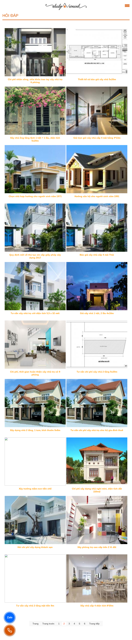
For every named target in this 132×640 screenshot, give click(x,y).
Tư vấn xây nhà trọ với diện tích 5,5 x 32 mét (35, 313)
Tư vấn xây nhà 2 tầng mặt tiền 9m (35, 605)
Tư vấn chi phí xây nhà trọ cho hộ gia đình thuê (97, 430)
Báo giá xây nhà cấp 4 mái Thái (97, 254)
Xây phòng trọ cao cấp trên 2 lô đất (96, 547)
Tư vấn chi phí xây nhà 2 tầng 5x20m (97, 371)
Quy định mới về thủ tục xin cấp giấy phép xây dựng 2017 (35, 256)
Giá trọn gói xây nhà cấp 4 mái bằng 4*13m (96, 138)
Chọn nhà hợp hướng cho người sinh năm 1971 (35, 196)
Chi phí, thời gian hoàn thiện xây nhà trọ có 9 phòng (35, 373)
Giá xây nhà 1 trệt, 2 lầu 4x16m (97, 313)
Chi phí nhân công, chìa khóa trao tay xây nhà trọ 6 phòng (35, 81)
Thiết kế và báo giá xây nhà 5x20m (97, 79)
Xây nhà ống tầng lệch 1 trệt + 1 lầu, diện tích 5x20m (35, 139)
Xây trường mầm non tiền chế (35, 488)
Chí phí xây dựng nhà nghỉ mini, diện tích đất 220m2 (97, 490)
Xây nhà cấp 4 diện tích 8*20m (96, 605)
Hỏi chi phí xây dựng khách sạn (35, 547)
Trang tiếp (94, 623)
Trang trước (48, 623)
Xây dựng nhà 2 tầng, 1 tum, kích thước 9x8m (35, 430)
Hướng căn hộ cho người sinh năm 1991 (97, 196)
